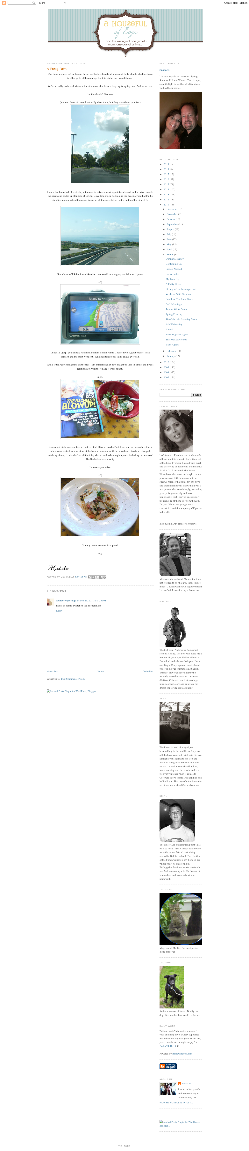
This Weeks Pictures (176, 339)
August (171, 229)
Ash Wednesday (174, 324)
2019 (167, 164)
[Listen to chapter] (178, 1046)
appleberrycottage (66, 600)
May (169, 244)
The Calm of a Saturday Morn (181, 319)
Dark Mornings (174, 304)
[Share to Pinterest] (104, 577)
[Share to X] (97, 577)
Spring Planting (174, 314)
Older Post (148, 671)
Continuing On (174, 263)
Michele (187, 1084)
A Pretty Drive (57, 68)
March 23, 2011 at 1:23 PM (91, 600)
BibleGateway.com (182, 1053)
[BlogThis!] (93, 577)
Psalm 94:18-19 (168, 1046)
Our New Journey (175, 258)
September (172, 224)
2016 (167, 179)
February (172, 351)
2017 (167, 174)
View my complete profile (176, 1103)
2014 (167, 189)
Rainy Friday (173, 274)
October (171, 219)
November (172, 214)
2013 (167, 194)
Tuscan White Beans (176, 309)
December (172, 209)
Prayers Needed (174, 269)
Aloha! (169, 329)
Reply (59, 610)
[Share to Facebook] (101, 577)
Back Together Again (177, 334)
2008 (167, 372)
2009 (167, 367)
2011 (167, 204)
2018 (167, 169)
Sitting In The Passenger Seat (181, 289)
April (170, 249)
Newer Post (52, 671)
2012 (167, 199)
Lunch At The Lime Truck (179, 299)
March (170, 254)
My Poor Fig (172, 279)
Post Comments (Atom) (73, 678)
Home (100, 671)
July (169, 234)
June (169, 239)
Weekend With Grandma (178, 294)
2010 (167, 362)
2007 (167, 377)
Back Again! (172, 344)
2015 (167, 184)
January (171, 356)
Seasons (164, 70)
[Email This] (90, 577)
